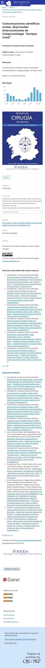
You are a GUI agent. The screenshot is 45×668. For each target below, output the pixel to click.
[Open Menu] (2, 2)
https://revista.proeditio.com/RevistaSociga (20, 639)
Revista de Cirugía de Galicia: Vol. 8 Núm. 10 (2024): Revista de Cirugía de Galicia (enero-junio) (24, 443)
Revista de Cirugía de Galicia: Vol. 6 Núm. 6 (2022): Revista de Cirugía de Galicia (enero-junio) (23, 503)
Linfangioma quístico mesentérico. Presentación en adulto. (24, 470)
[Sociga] (22, 554)
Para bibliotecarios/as (10, 622)
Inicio (4, 8)
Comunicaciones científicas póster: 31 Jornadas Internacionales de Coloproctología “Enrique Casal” (24, 352)
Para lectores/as (9, 615)
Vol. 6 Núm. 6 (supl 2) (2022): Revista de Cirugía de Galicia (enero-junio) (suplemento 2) (21, 11)
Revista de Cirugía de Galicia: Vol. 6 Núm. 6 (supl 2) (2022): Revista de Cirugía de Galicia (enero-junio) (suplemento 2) (24, 299)
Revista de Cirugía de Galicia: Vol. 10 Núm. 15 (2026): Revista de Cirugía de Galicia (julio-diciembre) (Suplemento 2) (24, 514)
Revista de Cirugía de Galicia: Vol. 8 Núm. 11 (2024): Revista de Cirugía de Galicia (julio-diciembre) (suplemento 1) (24, 400)
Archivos (12, 8)
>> (11, 535)
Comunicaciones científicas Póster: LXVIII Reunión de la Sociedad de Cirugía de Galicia (24, 408)
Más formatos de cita (11, 212)
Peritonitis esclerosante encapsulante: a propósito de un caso (22, 440)
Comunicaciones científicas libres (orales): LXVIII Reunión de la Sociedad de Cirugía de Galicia (24, 423)
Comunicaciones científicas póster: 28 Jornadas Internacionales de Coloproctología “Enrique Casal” (24, 293)
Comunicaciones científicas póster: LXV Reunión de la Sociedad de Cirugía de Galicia (24, 308)
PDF (7, 177)
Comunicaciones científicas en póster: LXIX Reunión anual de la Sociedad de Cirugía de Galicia (24, 521)
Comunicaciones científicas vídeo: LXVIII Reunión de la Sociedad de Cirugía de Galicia (24, 394)
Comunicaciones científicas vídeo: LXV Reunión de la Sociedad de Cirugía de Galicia (24, 322)
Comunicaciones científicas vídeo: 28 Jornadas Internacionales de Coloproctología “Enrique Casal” (25, 381)
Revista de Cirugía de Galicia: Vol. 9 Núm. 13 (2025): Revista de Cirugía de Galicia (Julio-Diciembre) (24, 475)
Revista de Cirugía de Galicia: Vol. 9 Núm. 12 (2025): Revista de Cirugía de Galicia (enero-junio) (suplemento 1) (24, 343)
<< (3, 366)
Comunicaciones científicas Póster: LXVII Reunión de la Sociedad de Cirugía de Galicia (24, 278)
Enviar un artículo (12, 569)
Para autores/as (8, 618)
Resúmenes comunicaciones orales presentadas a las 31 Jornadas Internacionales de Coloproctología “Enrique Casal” (24, 337)
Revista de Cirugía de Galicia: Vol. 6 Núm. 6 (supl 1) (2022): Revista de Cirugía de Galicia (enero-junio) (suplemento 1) (24, 314)
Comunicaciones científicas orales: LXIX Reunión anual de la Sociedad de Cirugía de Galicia (24, 509)
